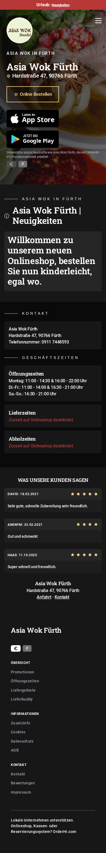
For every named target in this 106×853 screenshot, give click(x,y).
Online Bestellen (36, 94)
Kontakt (62, 597)
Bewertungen (23, 782)
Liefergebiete (23, 690)
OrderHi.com (64, 831)
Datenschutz (22, 741)
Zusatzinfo (20, 722)
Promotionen (23, 671)
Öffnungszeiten (25, 680)
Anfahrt (44, 597)
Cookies (18, 731)
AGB (15, 750)
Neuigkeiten (61, 4)
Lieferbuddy (22, 699)
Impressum (21, 792)
